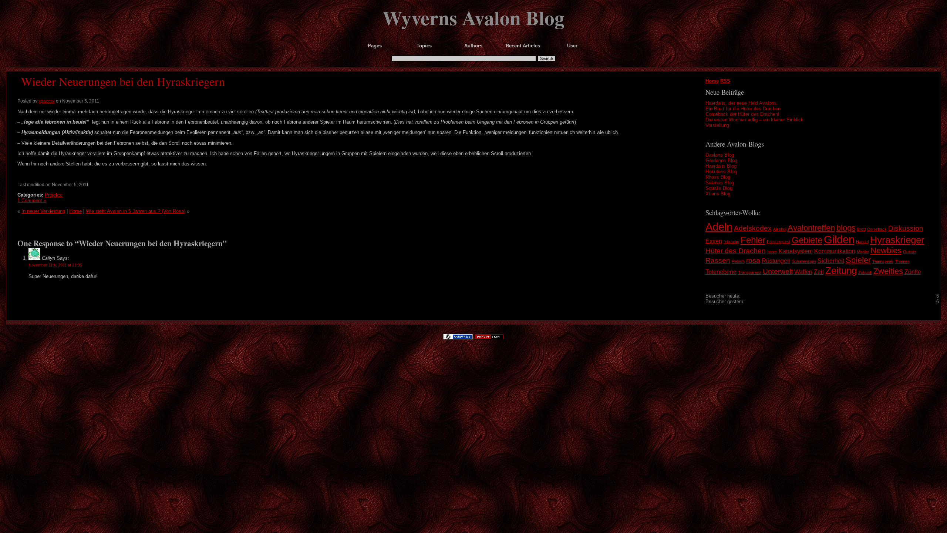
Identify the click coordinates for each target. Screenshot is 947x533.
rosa (753, 260)
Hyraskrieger (897, 239)
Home (712, 81)
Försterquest (778, 241)
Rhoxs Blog (717, 177)
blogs (846, 227)
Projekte (54, 195)
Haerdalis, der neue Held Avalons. (741, 103)
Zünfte (912, 272)
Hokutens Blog (721, 171)
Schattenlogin (804, 261)
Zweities (888, 271)
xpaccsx (46, 101)
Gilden (839, 239)
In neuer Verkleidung (43, 211)
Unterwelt (778, 271)
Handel (862, 241)
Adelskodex (753, 228)
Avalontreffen (811, 227)
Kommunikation (834, 251)
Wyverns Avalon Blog (473, 17)
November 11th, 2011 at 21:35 (55, 265)
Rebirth (738, 261)
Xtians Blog (717, 194)
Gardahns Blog (721, 160)
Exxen (713, 241)
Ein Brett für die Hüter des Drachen (743, 108)
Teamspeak (882, 261)
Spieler (858, 260)
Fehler (753, 240)
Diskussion (905, 228)
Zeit (819, 272)
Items (772, 251)
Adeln (718, 227)
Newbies (885, 250)
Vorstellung (717, 125)
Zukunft (865, 272)
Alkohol (779, 229)
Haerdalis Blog (721, 166)
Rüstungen (776, 261)
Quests (909, 251)
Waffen (803, 272)
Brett (861, 229)
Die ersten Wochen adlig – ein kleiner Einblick (754, 120)
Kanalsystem (796, 251)
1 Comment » (31, 200)
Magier (863, 251)
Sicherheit (831, 261)
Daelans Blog (719, 155)
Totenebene (721, 272)
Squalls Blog (718, 188)
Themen (902, 261)
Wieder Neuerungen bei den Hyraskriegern (123, 81)
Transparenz (749, 272)
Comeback (877, 229)
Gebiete (807, 240)
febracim (731, 241)
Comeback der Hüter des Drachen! (742, 114)
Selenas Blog (719, 182)
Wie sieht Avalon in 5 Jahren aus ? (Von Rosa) (135, 211)
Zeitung (841, 270)
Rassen (717, 260)
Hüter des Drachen (735, 251)
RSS (725, 81)
